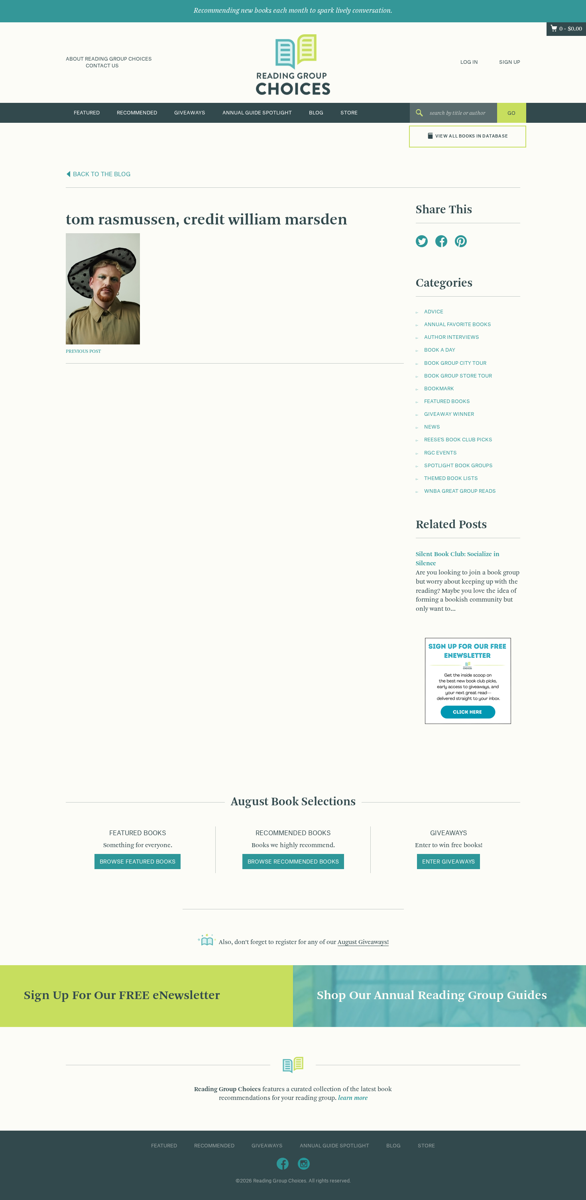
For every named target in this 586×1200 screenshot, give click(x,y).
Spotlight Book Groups (458, 465)
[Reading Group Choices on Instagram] (304, 1163)
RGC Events (440, 452)
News (432, 427)
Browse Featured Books (137, 862)
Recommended (137, 112)
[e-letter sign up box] (468, 681)
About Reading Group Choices (109, 59)
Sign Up (509, 62)
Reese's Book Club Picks (458, 439)
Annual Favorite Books (457, 324)
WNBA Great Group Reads (460, 491)
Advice (433, 311)
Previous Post (83, 351)
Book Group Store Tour (458, 376)
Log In (469, 62)
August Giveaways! (363, 942)
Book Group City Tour (455, 363)
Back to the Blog (101, 174)
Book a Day (439, 350)
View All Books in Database (471, 136)
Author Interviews (451, 337)
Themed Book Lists (451, 478)
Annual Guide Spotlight (257, 112)
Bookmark (439, 388)
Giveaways (189, 112)
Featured (87, 112)
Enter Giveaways (448, 862)
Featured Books (447, 401)
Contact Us (102, 65)
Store (349, 112)
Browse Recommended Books (293, 862)
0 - (570, 29)
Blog (316, 112)
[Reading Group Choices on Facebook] (283, 1163)
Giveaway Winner (449, 414)
